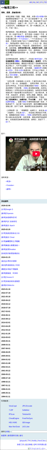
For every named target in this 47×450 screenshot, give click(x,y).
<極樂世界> (38, 68)
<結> (23, 113)
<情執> (17, 61)
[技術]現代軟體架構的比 (10, 253)
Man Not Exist (14, 427)
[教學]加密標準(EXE (9, 217)
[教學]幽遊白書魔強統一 (10, 245)
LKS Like (25, 427)
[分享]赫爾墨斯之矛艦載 (10, 241)
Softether (25, 410)
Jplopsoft (22, 441)
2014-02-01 (5, 322)
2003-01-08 (5, 363)
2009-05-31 (5, 341)
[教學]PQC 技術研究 (9, 221)
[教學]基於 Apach (8, 225)
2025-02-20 (5, 229)
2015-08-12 (5, 319)
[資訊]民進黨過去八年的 (10, 265)
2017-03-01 (5, 311)
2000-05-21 (5, 374)
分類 (7, 431)
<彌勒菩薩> (20, 36)
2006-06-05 (5, 352)
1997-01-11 (5, 385)
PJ (42, 2)
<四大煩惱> (39, 16)
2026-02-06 (5, 205)
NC (38, 2)
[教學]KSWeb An (7, 285)
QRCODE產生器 (40, 444)
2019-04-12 (5, 304)
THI (29, 441)
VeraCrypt (13, 406)
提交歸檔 (28, 444)
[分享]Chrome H (7, 277)
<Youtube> (10, 185)
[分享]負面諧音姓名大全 (10, 233)
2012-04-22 (5, 330)
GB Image (26, 422)
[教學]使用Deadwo (8, 249)
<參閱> (8, 189)
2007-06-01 (5, 348)
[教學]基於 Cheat (7, 237)
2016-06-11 (5, 315)
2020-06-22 (5, 300)
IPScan (12, 414)
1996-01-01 (5, 389)
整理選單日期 (13, 435)
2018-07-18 (5, 308)
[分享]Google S (7, 209)
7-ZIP (11, 410)
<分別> (10, 70)
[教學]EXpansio (7, 213)
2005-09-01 (5, 356)
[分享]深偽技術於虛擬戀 (10, 281)
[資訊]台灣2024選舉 (9, 261)
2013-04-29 (5, 326)
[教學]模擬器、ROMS (9, 273)
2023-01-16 (5, 289)
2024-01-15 (5, 257)
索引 (21, 435)
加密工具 (20, 444)
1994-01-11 (5, 397)
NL (34, 2)
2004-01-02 (5, 359)
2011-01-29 (5, 334)
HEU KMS (13, 422)
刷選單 (3, 435)
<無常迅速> (38, 59)
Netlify (34, 441)
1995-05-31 (5, 393)
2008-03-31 (5, 345)
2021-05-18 (5, 297)
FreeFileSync (27, 418)
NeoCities (42, 441)
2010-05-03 (5, 337)
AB (30, 2)
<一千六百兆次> (22, 39)
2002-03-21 (5, 367)
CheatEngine (14, 418)
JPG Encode (27, 406)
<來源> (8, 181)
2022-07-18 (5, 293)
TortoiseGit (26, 414)
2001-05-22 (5, 371)
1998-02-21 (5, 382)
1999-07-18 (5, 378)
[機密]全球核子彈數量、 (10, 269)
